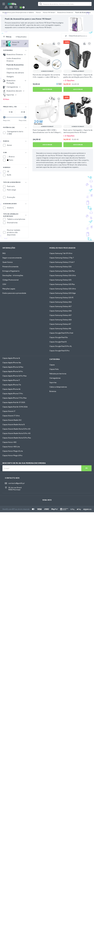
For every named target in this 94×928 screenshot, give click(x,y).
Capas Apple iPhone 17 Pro (12, 394)
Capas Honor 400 (9, 442)
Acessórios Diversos (65, 12)
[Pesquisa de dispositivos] (26, 44)
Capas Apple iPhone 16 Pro (12, 371)
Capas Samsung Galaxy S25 (60, 280)
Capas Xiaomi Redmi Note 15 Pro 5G (16, 429)
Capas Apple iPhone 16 (11, 358)
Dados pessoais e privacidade (14, 293)
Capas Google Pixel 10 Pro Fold (61, 333)
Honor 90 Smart (49, 12)
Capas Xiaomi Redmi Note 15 (13, 424)
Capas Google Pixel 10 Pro (59, 351)
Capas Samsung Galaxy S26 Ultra (62, 275)
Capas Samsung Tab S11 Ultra (60, 253)
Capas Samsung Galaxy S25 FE (61, 298)
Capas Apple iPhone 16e (11, 363)
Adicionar (47, 89)
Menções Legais (8, 289)
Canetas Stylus (12, 69)
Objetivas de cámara (15, 73)
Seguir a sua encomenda (12, 258)
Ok (86, 468)
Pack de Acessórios (83, 12)
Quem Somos (7, 262)
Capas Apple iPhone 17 (11, 380)
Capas (52, 365)
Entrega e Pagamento (11, 271)
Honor (38, 12)
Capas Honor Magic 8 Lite (12, 451)
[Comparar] (54, 44)
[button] (78, 80)
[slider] (4, 117)
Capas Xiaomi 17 (8, 411)
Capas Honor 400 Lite (11, 447)
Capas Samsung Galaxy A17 (60, 324)
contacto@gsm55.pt (16, 483)
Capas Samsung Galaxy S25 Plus (62, 284)
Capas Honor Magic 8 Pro (12, 455)
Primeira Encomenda (10, 267)
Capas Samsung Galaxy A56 (60, 302)
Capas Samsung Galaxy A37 (60, 315)
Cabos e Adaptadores (58, 387)
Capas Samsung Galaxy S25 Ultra (62, 289)
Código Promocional (10, 280)
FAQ (4, 253)
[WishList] (16, 7)
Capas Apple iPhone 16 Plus (12, 367)
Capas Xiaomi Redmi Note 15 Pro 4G (16, 433)
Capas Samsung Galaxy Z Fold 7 (62, 262)
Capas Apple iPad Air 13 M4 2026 (15, 407)
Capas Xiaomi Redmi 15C (12, 420)
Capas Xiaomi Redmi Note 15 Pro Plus (16, 438)
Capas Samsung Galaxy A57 (60, 306)
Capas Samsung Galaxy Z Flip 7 (61, 258)
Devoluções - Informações (12, 275)
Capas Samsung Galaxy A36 (60, 311)
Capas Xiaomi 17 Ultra (11, 416)
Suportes (53, 382)
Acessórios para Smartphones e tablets (18, 12)
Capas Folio (54, 369)
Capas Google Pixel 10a (58, 337)
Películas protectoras (57, 374)
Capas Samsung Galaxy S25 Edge (62, 293)
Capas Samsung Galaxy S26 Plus (62, 271)
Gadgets (10, 76)
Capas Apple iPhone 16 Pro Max (14, 376)
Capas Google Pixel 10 (58, 342)
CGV (4, 284)
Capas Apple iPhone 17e (11, 385)
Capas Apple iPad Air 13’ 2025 (13, 402)
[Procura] (40, 4)
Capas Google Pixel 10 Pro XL (60, 346)
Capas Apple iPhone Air (11, 389)
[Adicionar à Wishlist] (59, 44)
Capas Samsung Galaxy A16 (60, 328)
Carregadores (55, 378)
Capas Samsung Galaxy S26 (60, 267)
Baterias (52, 391)
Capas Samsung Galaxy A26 (60, 320)
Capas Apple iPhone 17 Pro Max (14, 398)
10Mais (6, 99)
